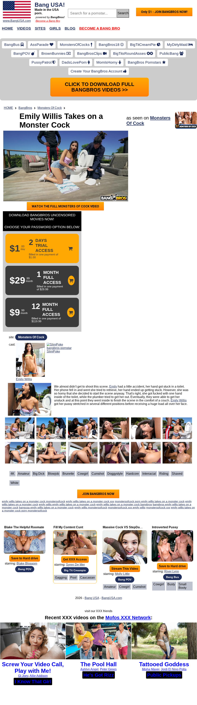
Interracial (149, 473)
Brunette (68, 473)
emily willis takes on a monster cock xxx (90, 501)
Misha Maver (150, 669)
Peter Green (108, 669)
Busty (171, 584)
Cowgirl (83, 473)
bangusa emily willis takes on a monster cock (46, 507)
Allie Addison (39, 675)
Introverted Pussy (165, 527)
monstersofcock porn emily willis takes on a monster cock (149, 501)
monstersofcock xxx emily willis (126, 507)
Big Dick (38, 473)
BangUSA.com (112, 598)
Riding (163, 473)
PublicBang (169, 53)
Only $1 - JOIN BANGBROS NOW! (164, 12)
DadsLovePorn (75, 62)
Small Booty (182, 586)
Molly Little (122, 573)
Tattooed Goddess (164, 664)
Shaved (177, 473)
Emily (113, 386)
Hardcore (132, 473)
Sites (40, 28)
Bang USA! (50, 4)
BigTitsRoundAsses (130, 53)
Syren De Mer (75, 564)
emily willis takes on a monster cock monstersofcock (33, 501)
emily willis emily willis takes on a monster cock (67, 504)
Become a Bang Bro (48, 20)
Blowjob (53, 473)
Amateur (23, 473)
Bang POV (24, 569)
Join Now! (159, 30)
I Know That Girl (33, 681)
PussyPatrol (42, 62)
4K (12, 473)
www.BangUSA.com (17, 20)
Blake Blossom (27, 563)
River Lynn (171, 571)
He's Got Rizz (98, 675)
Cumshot (98, 473)
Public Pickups (164, 675)
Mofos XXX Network (128, 617)
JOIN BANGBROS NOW (98, 494)
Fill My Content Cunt (68, 527)
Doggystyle (115, 473)
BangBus (12, 45)
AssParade (40, 45)
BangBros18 (109, 45)
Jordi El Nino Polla (173, 669)
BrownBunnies (54, 53)
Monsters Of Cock (50, 107)
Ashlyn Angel (89, 669)
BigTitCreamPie (143, 45)
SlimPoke (53, 351)
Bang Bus (172, 577)
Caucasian (87, 577)
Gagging (61, 577)
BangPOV (22, 53)
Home (7, 28)
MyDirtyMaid (178, 45)
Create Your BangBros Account (97, 71)
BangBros (25, 107)
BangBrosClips (90, 53)
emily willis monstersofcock (90, 507)
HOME (8, 107)
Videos (24, 28)
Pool (73, 577)
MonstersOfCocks (75, 45)
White (14, 483)
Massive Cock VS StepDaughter (126, 527)
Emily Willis (24, 379)
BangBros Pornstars (145, 62)
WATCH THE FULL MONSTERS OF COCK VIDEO (65, 206)
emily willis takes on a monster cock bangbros (124, 504)
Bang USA (92, 598)
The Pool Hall (98, 664)
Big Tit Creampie (75, 570)
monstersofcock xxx (158, 507)
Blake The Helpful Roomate (24, 527)
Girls (55, 28)
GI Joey (23, 675)
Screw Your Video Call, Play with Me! (33, 667)
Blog (70, 28)
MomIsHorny (107, 62)
